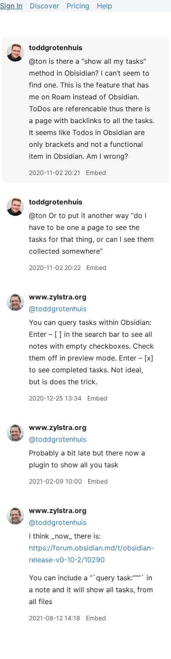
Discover (44, 5)
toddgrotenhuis (55, 47)
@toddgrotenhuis (57, 308)
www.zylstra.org (57, 296)
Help (104, 5)
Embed (96, 172)
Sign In (11, 5)
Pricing (78, 5)
